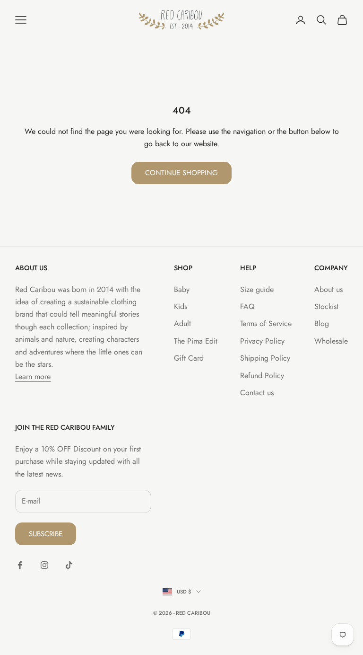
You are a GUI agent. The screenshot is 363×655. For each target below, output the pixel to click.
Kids (180, 306)
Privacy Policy (262, 341)
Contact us (257, 392)
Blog (321, 323)
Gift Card (189, 358)
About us (328, 289)
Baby (182, 289)
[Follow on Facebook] (20, 565)
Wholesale (331, 341)
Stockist (326, 306)
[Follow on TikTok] (69, 565)
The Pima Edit (195, 341)
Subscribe (45, 534)
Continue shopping (181, 173)
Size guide (257, 289)
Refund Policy (262, 375)
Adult (182, 323)
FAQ (247, 306)
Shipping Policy (265, 358)
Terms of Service (266, 323)
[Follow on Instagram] (44, 565)
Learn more (33, 376)
